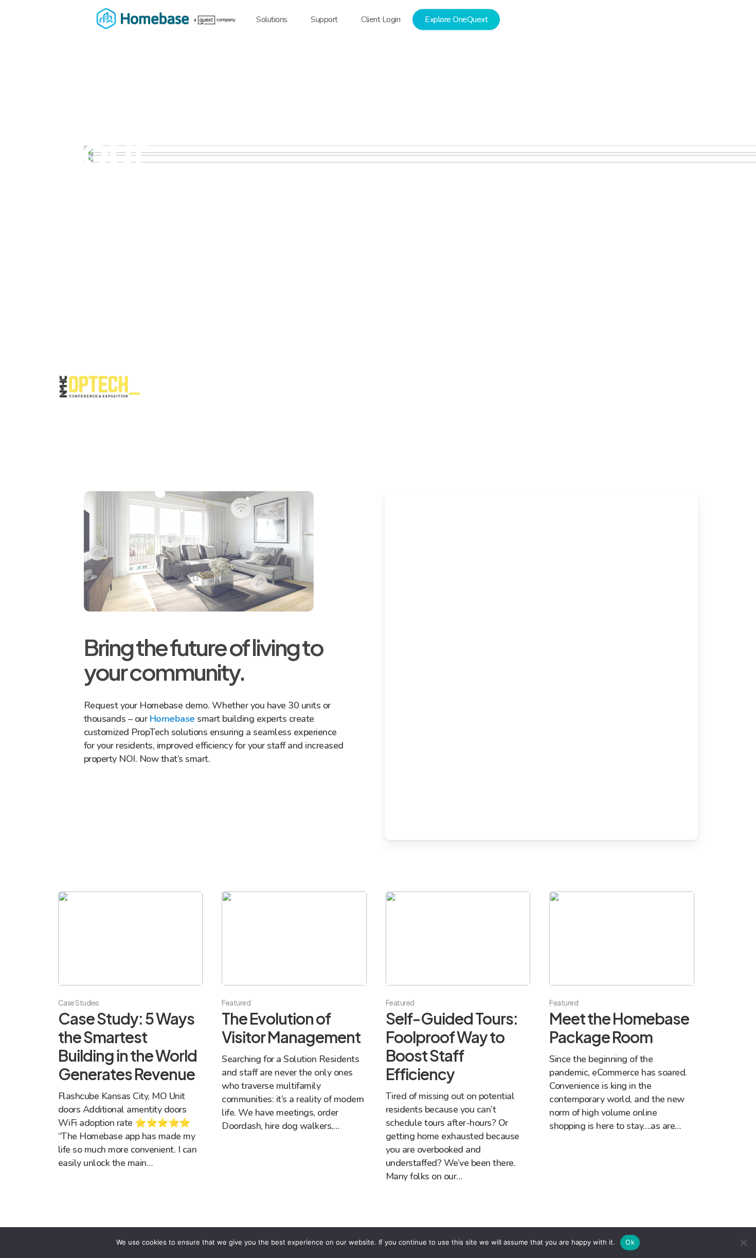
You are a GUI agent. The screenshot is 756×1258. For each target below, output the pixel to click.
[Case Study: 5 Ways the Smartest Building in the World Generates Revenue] (130, 1030)
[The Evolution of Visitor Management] (294, 1012)
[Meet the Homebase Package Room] (621, 1012)
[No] (743, 1242)
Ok (630, 1242)
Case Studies (78, 1002)
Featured (236, 1002)
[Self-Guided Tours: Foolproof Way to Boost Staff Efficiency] (458, 1037)
